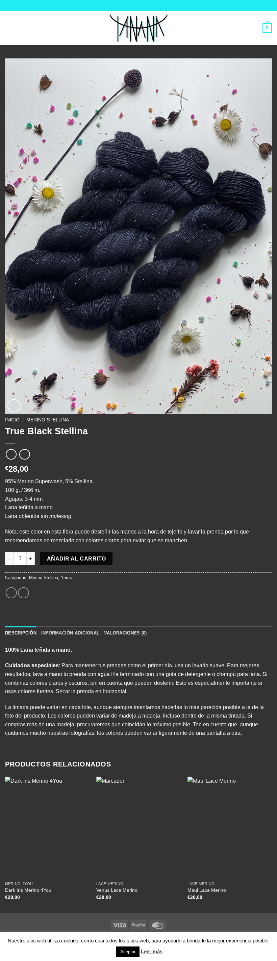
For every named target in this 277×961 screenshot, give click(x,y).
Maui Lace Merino (206, 890)
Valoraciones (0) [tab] (125, 632)
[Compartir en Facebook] (11, 592)
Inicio (12, 419)
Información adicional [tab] (70, 632)
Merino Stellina (47, 419)
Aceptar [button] (127, 951)
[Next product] (11, 454)
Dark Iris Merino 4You (28, 890)
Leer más (151, 951)
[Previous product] (24, 454)
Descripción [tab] (20, 632)
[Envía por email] (23, 592)
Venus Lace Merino (116, 890)
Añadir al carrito (76, 559)
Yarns (66, 577)
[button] (9, 28)
